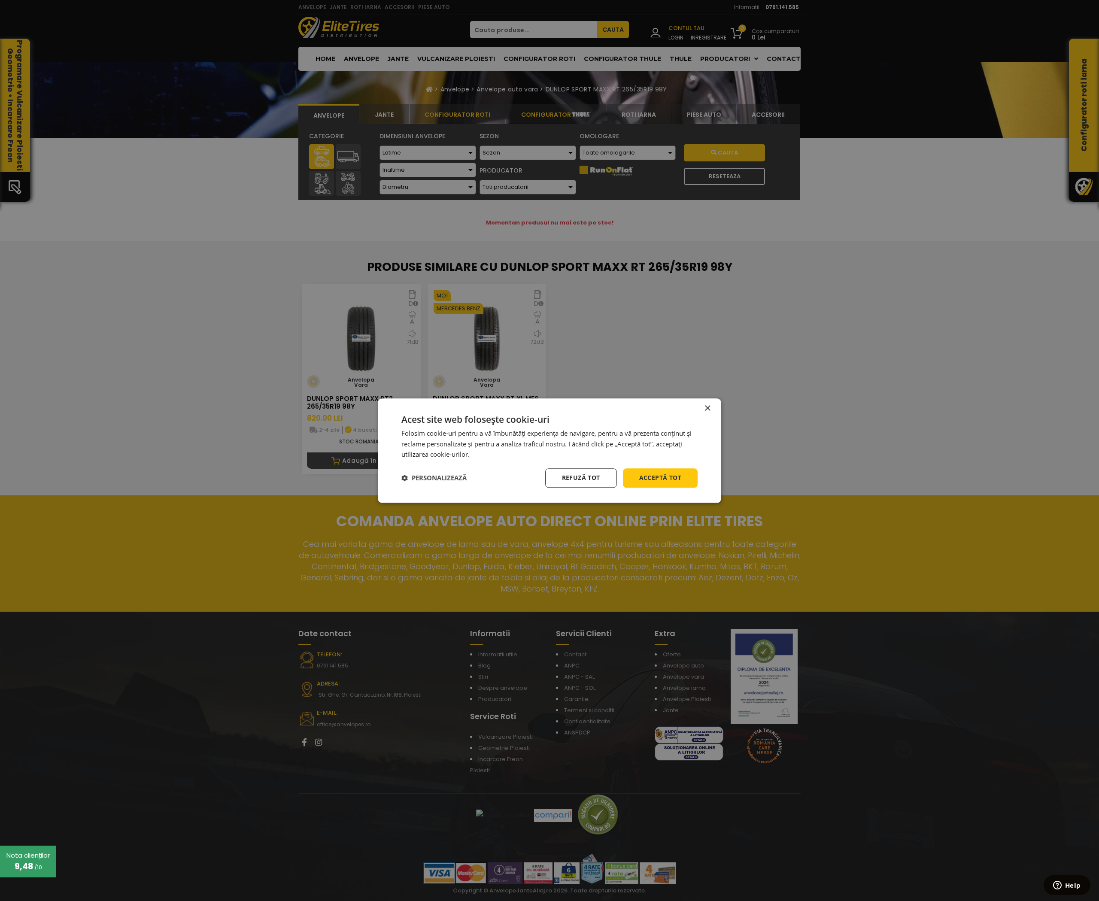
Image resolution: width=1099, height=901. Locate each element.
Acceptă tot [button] (660, 477)
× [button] (707, 408)
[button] (434, 478)
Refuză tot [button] (581, 477)
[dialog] (549, 450)
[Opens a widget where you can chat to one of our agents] (1066, 886)
